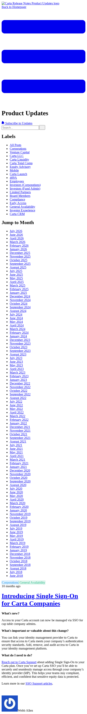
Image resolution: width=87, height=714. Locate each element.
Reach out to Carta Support (19, 662)
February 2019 (19, 546)
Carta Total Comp (21, 163)
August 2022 (18, 398)
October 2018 (18, 561)
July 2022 (16, 401)
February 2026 (19, 245)
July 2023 (16, 358)
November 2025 (20, 256)
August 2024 (18, 311)
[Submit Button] (42, 127)
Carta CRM (17, 214)
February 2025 (19, 289)
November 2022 (20, 387)
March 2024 (17, 329)
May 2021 (16, 452)
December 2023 (20, 340)
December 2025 (20, 253)
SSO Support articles (38, 683)
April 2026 (17, 238)
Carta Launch (18, 174)
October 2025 (18, 260)
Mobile (14, 170)
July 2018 (16, 572)
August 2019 (18, 525)
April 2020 (17, 499)
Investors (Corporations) (25, 185)
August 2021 (18, 441)
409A (13, 177)
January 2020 (18, 510)
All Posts (15, 145)
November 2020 (20, 474)
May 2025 (16, 278)
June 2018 (16, 575)
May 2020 (16, 496)
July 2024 (16, 314)
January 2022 (18, 423)
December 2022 (20, 383)
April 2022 (17, 412)
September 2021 (20, 438)
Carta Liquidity (19, 159)
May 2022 (16, 409)
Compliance (17, 199)
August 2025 (18, 267)
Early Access (18, 203)
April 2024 (17, 325)
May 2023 (16, 365)
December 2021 (20, 427)
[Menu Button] (43, 103)
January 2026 (18, 249)
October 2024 (18, 303)
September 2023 (20, 350)
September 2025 (20, 263)
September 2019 (20, 521)
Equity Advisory (20, 166)
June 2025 (16, 274)
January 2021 (18, 467)
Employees (17, 181)
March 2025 (17, 285)
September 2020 (20, 481)
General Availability (22, 206)
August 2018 (18, 568)
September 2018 (20, 564)
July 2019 (16, 528)
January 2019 (18, 550)
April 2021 (17, 456)
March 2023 (17, 372)
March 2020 (17, 503)
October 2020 (18, 477)
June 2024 (16, 318)
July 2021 (16, 445)
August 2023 (18, 354)
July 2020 (16, 488)
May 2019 (16, 535)
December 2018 (20, 554)
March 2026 (17, 242)
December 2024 (20, 296)
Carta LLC (17, 156)
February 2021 (19, 463)
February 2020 (19, 506)
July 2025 (16, 271)
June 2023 (16, 361)
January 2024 (18, 336)
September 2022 (20, 394)
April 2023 (17, 369)
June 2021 (16, 448)
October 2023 (18, 347)
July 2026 (16, 231)
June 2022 (16, 405)
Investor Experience (22, 210)
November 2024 (20, 300)
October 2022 (18, 390)
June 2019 (16, 532)
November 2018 (20, 557)
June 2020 (16, 492)
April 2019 (17, 539)
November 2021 (20, 430)
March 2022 (17, 416)
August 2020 (18, 485)
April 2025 (17, 282)
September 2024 (20, 307)
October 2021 (18, 434)
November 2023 (20, 343)
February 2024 (19, 332)
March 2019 (17, 543)
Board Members (20, 195)
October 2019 (18, 517)
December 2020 (20, 470)
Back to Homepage (14, 7)
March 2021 (17, 459)
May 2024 (16, 321)
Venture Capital (20, 152)
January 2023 (18, 379)
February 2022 (19, 419)
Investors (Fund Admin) (25, 188)
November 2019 (20, 514)
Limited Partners (20, 192)
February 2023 (19, 376)
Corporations (18, 148)
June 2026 (16, 234)
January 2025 (18, 292)
